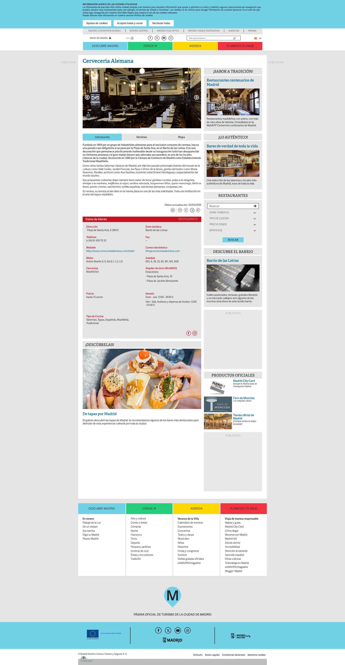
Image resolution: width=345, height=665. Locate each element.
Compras (136, 526)
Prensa (252, 31)
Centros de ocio (140, 551)
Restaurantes (233, 195)
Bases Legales (212, 654)
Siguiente (196, 97)
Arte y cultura (138, 518)
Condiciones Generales (233, 654)
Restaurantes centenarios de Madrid (230, 82)
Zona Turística (219, 212)
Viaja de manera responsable (241, 518)
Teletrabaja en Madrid (237, 563)
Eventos (182, 555)
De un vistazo (90, 526)
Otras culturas (233, 558)
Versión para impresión (172, 210)
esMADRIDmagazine (189, 563)
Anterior (87, 97)
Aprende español (234, 555)
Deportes (183, 546)
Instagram (171, 38)
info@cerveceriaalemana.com (163, 251)
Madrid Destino (139, 31)
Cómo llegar (231, 530)
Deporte (135, 542)
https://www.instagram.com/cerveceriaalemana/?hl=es (194, 333)
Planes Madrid (90, 538)
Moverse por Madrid (236, 534)
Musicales (183, 538)
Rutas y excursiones (142, 555)
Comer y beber (139, 522)
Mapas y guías (233, 522)
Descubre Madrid (105, 46)
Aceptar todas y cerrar (130, 23)
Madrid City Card (234, 526)
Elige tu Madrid (91, 534)
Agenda (195, 46)
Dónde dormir (232, 542)
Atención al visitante (236, 551)
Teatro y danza (186, 534)
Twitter (157, 38)
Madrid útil (231, 538)
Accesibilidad (232, 546)
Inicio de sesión (99, 38)
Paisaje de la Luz (92, 522)
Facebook (150, 38)
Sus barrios (89, 530)
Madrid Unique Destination (204, 31)
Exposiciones (185, 526)
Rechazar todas (161, 23)
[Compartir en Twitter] (192, 210)
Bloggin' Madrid (233, 571)
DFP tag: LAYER (89, 657)
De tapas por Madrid (100, 413)
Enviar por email (179, 210)
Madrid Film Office (168, 31)
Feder (104, 634)
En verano (88, 518)
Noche (134, 530)
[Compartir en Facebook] (185, 210)
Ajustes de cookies (97, 23)
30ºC (130, 38)
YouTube (164, 38)
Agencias (233, 31)
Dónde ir (150, 46)
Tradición (136, 558)
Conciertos (184, 530)
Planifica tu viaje (240, 46)
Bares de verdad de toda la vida (232, 146)
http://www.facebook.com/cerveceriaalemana (188, 333)
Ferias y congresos (188, 551)
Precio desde (218, 224)
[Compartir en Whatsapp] (198, 210)
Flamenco (136, 534)
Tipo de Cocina (219, 218)
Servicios (215, 230)
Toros (134, 538)
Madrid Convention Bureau (105, 31)
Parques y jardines (141, 546)
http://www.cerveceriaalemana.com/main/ (110, 251)
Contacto (198, 654)
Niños (181, 542)
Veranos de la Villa (188, 518)
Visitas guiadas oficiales (191, 558)
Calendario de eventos (190, 522)
